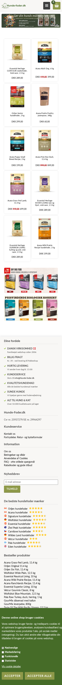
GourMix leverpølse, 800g (17, 604)
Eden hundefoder (18, 547)
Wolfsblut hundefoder (20, 520)
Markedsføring (12, 652)
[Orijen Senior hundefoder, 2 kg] (17, 96)
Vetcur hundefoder (18, 539)
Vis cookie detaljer (11, 666)
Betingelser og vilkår (14, 455)
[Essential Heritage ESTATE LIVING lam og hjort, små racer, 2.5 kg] (44, 184)
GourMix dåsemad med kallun (20, 601)
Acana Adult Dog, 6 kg (44, 69)
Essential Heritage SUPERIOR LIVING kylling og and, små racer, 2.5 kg (17, 248)
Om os (7, 451)
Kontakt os (9, 434)
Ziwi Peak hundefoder (20, 528)
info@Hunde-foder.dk (24, 378)
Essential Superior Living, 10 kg (20, 587)
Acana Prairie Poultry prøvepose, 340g (45, 114)
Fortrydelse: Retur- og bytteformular (23, 437)
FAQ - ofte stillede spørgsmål (19, 462)
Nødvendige (11, 648)
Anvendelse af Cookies (16, 458)
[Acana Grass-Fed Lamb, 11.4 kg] (17, 184)
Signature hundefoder (20, 516)
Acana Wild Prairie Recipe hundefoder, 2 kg (44, 246)
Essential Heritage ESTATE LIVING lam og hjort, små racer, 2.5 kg (44, 203)
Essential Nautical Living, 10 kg (20, 576)
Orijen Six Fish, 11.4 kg (16, 569)
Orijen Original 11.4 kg (16, 566)
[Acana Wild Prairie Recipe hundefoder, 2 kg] (44, 228)
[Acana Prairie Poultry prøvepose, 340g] (44, 96)
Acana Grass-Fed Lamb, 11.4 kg (17, 202)
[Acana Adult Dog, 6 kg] (44, 52)
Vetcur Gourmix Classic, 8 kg (19, 590)
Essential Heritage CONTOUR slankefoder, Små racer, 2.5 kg (17, 71)
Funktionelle (11, 656)
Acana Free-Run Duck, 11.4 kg (44, 158)
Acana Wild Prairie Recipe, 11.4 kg (22, 580)
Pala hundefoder (17, 543)
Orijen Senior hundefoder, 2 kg (17, 114)
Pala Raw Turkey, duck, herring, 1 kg (23, 597)
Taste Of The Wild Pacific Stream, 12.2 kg (26, 607)
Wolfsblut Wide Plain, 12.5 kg (19, 573)
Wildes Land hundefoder (22, 535)
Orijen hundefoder (18, 509)
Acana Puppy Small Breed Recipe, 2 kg (17, 158)
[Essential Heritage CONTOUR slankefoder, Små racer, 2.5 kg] (17, 52)
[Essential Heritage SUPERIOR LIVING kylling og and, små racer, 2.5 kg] (17, 228)
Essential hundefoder (20, 524)
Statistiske (10, 661)
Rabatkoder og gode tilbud (18, 465)
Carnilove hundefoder (20, 531)
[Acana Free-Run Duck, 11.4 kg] (44, 140)
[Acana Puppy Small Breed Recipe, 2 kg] (17, 140)
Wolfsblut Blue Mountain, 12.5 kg (22, 594)
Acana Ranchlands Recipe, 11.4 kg (22, 583)
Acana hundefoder (18, 513)
